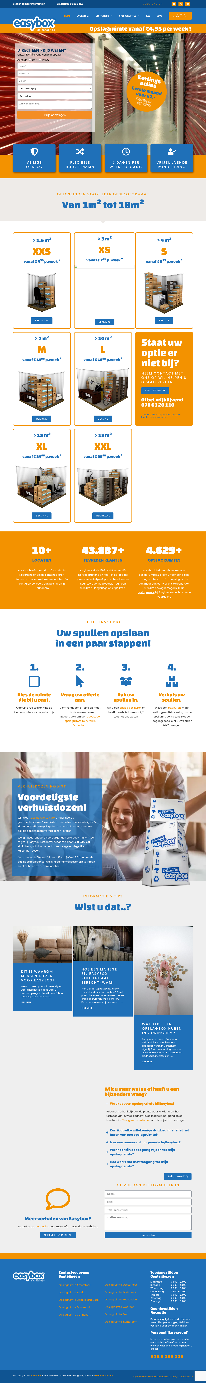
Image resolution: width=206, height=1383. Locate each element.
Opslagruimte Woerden (119, 1307)
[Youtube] (187, 4)
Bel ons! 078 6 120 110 (70, 3)
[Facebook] (174, 4)
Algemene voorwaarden (145, 1376)
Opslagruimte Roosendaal (121, 1299)
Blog (159, 15)
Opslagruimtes (127, 15)
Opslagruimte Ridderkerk (120, 1292)
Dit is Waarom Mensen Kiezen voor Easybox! (37, 976)
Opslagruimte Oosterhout (121, 1285)
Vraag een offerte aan (136, 1120)
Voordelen (83, 15)
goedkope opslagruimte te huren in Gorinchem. (82, 721)
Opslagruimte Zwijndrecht (121, 1322)
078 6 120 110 (166, 1356)
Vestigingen (102, 15)
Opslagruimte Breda (71, 1292)
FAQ (148, 15)
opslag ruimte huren (43, 818)
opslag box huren (130, 708)
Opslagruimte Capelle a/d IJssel (79, 1300)
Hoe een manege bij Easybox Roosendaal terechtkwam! (99, 976)
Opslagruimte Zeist (117, 1314)
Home (67, 15)
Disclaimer (163, 1376)
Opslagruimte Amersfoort (75, 1285)
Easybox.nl (36, 1375)
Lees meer (26, 1002)
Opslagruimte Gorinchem (75, 1315)
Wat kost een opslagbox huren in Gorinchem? (162, 1028)
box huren (174, 708)
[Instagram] (180, 4)
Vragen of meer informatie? (29, 3)
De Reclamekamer (104, 1375)
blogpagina (42, 1226)
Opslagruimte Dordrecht (74, 1307)
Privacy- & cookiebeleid (181, 1376)
